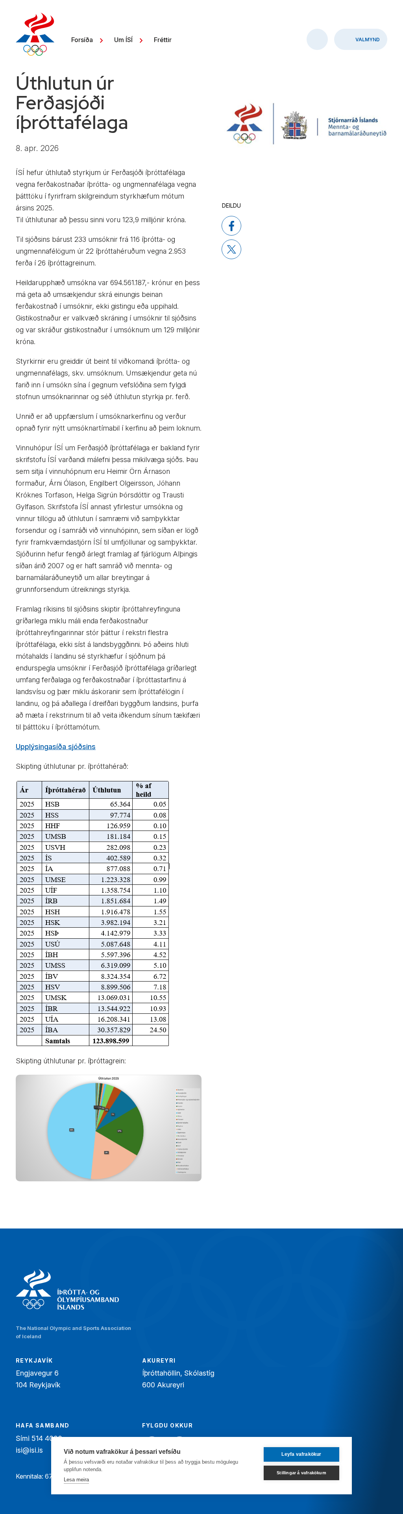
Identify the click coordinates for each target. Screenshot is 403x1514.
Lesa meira (76, 1480)
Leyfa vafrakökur (301, 1454)
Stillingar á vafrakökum (301, 1472)
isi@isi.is (29, 1450)
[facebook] (231, 226)
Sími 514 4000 (39, 1438)
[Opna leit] (317, 39)
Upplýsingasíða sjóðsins (56, 746)
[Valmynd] (360, 39)
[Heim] (35, 35)
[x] (231, 249)
